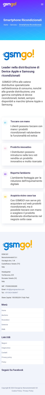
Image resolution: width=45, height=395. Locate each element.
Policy (4, 362)
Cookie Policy (17, 391)
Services (13, 25)
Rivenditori (5, 320)
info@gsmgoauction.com (15, 289)
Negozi (4, 343)
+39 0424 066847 (11, 293)
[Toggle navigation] (42, 4)
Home (6, 25)
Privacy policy (7, 357)
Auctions (5, 315)
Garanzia (5, 325)
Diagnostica (6, 348)
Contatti (4, 353)
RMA (3, 329)
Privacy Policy (28, 391)
